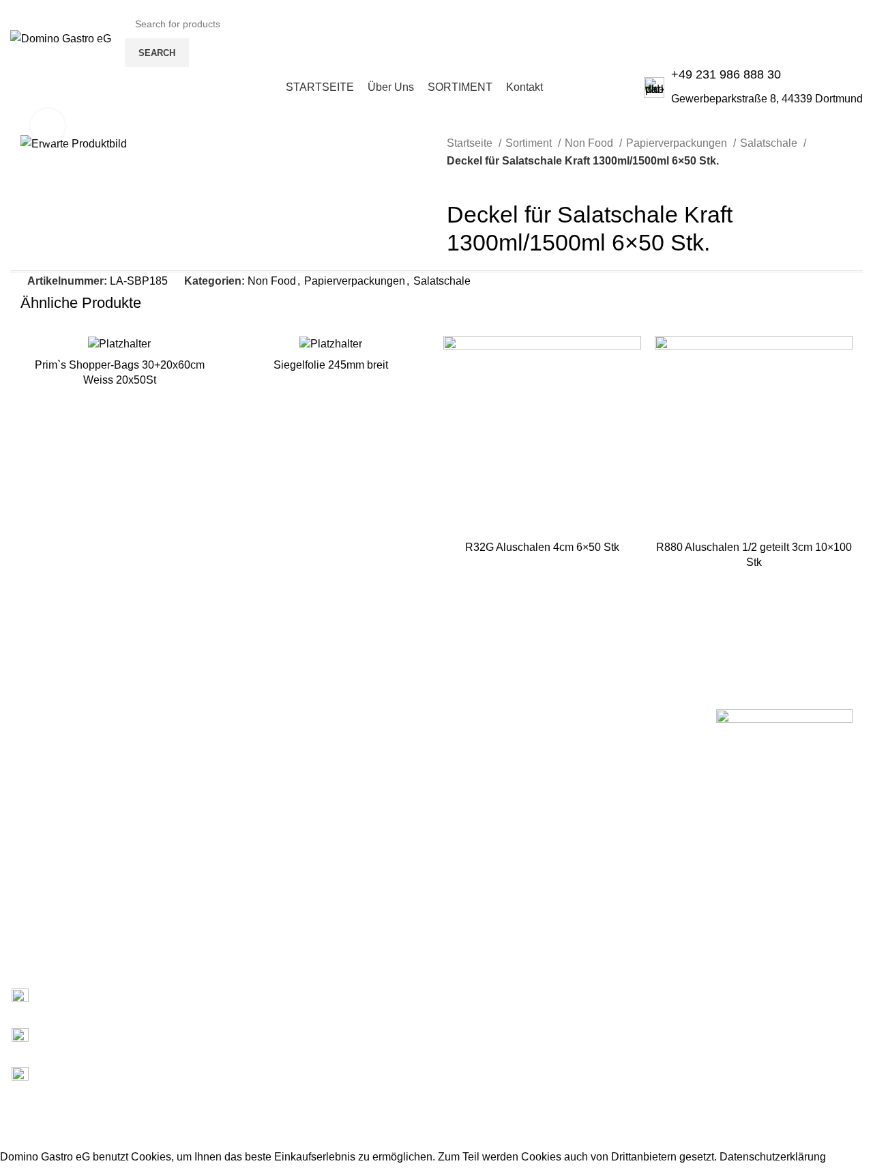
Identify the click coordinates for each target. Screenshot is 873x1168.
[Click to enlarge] (48, 126)
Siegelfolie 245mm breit (330, 365)
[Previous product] (453, 179)
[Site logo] (60, 38)
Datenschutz (27, 935)
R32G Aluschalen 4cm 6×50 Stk (542, 547)
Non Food (590, 143)
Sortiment (529, 143)
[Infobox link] (753, 87)
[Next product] (481, 179)
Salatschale (770, 143)
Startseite (471, 143)
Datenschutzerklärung (773, 1157)
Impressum (24, 912)
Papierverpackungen (678, 143)
